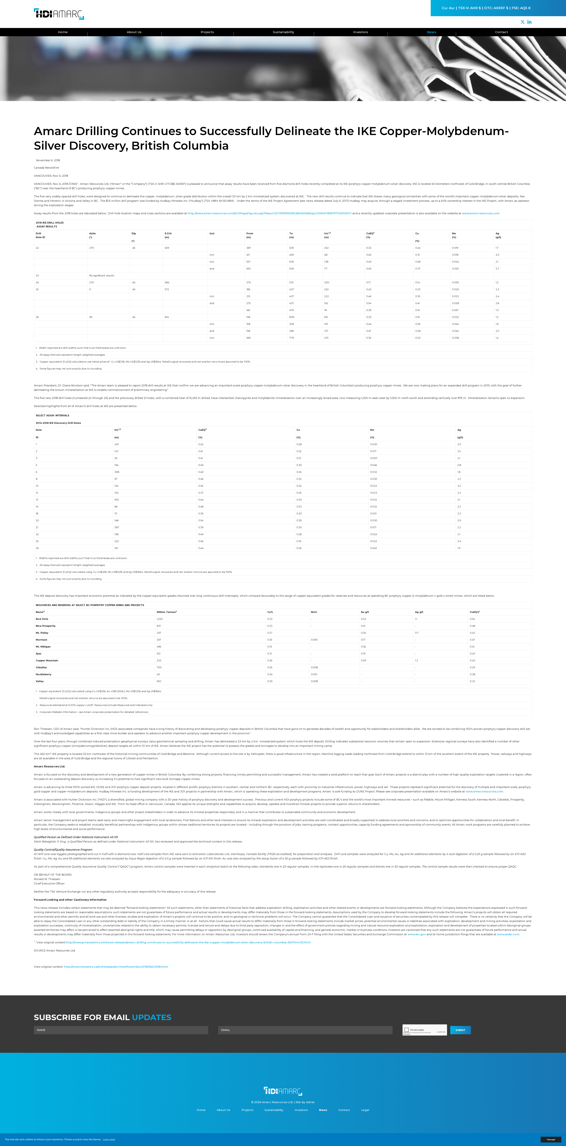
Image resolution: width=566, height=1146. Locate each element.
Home (63, 32)
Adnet (310, 1102)
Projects (207, 32)
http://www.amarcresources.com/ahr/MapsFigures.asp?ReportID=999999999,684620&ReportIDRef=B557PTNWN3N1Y (270, 213)
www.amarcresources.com (480, 213)
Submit (460, 1030)
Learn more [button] (109, 1139)
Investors (360, 32)
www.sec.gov (417, 934)
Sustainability (283, 32)
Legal (365, 1110)
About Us (134, 32)
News (431, 32)
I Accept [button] (551, 1139)
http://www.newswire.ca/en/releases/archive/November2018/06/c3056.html (116, 966)
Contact (501, 32)
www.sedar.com (508, 934)
